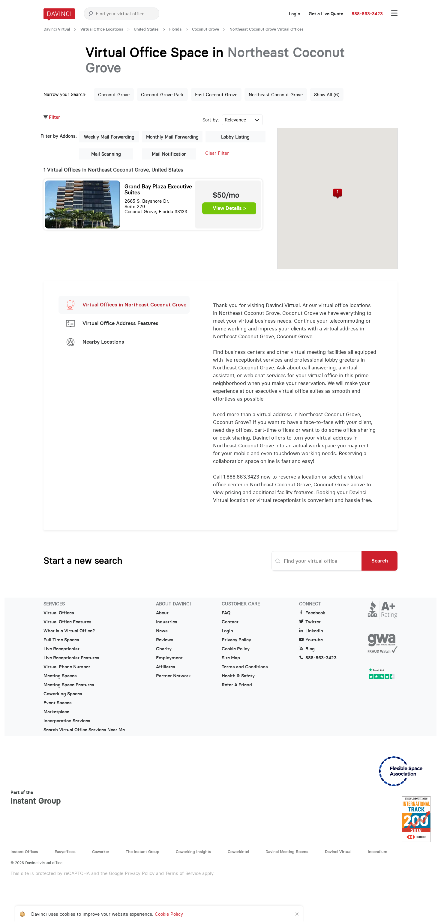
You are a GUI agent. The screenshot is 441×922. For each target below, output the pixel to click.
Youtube (314, 640)
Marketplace (56, 712)
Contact (230, 622)
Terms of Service (183, 873)
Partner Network (173, 676)
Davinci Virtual (57, 29)
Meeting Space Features (69, 685)
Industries (166, 622)
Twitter (313, 622)
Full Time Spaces (61, 640)
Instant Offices (24, 851)
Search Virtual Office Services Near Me (84, 730)
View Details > (229, 208)
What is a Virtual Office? (69, 631)
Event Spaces (58, 703)
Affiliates (165, 667)
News (162, 631)
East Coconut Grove (216, 94)
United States (146, 29)
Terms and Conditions (245, 667)
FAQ (226, 613)
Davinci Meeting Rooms (287, 851)
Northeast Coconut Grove (276, 94)
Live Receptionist (62, 649)
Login (294, 14)
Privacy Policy (236, 640)
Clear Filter (217, 153)
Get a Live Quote (326, 14)
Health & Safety (238, 676)
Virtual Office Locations (101, 29)
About (162, 613)
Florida (175, 29)
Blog (310, 649)
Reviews (164, 640)
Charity (164, 649)
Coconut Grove (205, 29)
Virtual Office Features (68, 622)
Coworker (100, 851)
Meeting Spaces (60, 676)
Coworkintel (238, 851)
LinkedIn (314, 631)
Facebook (315, 613)
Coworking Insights (193, 851)
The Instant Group (142, 851)
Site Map (231, 658)
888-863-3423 (367, 14)
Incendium (377, 851)
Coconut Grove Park (162, 94)
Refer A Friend (237, 685)
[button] (338, 193)
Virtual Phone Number (67, 667)
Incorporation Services (67, 721)
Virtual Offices (59, 613)
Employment (169, 658)
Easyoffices (65, 851)
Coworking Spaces (63, 694)
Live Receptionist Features (71, 658)
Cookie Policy (236, 649)
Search (379, 560)
